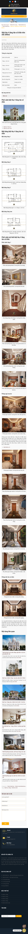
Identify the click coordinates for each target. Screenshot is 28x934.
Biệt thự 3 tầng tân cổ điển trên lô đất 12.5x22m (13, 702)
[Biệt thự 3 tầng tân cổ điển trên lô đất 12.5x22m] (14, 699)
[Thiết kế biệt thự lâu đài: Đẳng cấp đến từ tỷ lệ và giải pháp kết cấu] (14, 650)
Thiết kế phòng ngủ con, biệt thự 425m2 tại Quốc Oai (13, 776)
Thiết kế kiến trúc (22, 24)
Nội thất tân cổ (7, 447)
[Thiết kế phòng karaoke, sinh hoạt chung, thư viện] (14, 749)
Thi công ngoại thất (6, 881)
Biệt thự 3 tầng (5, 898)
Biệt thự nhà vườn (8, 128)
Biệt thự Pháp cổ (7, 126)
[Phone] (24, 930)
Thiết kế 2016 (14, 787)
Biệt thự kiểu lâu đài (6, 902)
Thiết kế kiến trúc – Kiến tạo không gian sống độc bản (12, 875)
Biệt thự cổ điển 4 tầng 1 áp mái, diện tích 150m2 (13, 678)
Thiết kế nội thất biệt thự (20, 786)
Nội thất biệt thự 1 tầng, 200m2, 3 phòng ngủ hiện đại (13, 727)
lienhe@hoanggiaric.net (15, 5)
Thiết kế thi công (13, 24)
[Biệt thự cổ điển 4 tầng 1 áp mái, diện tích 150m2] (14, 675)
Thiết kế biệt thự (5, 26)
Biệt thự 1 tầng (5, 894)
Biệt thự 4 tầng (7, 787)
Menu (3, 16)
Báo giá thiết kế (5, 885)
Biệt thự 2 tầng (5, 896)
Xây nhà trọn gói (5, 24)
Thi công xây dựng (6, 879)
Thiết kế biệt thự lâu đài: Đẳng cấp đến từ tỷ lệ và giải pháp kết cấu (13, 653)
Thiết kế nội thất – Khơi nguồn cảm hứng (10, 877)
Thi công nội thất (5, 883)
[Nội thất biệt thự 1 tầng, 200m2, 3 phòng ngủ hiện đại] (14, 724)
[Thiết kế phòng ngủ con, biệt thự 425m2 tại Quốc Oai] (14, 773)
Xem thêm (19, 657)
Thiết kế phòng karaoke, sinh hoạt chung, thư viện (13, 751)
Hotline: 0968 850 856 (15, 4)
